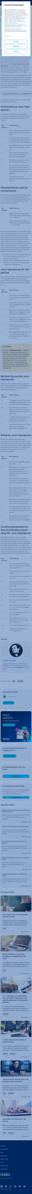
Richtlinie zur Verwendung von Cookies (15, 22)
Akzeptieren (19, 29)
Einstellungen (12, 16)
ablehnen (14, 26)
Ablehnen (16, 51)
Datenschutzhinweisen (10, 24)
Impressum (7, 36)
